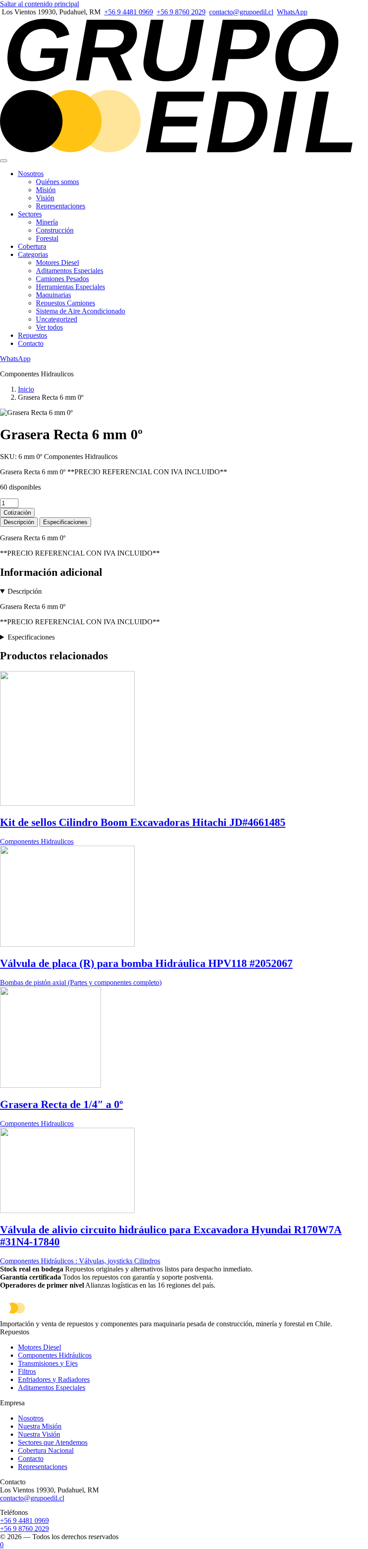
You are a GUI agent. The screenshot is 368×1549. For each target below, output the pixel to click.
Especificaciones (65, 522)
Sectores (30, 214)
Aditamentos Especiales (69, 270)
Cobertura (32, 246)
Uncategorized (56, 319)
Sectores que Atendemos (53, 1442)
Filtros (27, 1371)
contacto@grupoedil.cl (241, 12)
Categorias (33, 254)
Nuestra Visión (39, 1434)
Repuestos (32, 335)
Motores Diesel (57, 262)
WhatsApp (292, 12)
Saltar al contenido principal (39, 4)
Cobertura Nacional (46, 1450)
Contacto (31, 343)
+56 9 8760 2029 (181, 12)
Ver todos (49, 327)
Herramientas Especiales (70, 287)
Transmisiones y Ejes (48, 1363)
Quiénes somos (57, 181)
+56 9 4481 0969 (128, 12)
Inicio (26, 389)
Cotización (17, 512)
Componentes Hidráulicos (55, 1355)
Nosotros (31, 173)
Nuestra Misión (39, 1426)
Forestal (47, 238)
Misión (46, 190)
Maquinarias (53, 295)
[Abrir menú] (3, 160)
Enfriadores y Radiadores (54, 1379)
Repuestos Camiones (65, 303)
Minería (47, 222)
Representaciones (60, 206)
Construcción (55, 230)
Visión (45, 198)
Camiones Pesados (62, 278)
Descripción (19, 522)
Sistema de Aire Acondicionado (80, 311)
